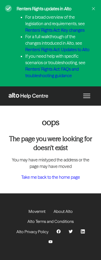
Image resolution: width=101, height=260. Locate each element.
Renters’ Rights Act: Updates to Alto (57, 49)
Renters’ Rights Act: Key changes (55, 30)
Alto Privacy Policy (32, 231)
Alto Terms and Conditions (50, 221)
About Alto (63, 211)
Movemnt (37, 211)
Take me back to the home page (50, 177)
